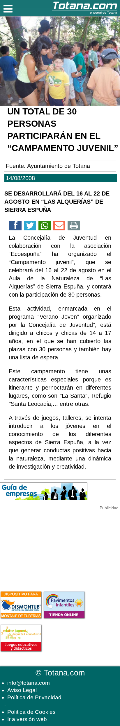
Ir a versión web (27, 719)
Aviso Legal (22, 690)
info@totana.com (28, 683)
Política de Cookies (31, 712)
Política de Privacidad (34, 697)
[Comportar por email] (59, 226)
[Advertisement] (43, 547)
